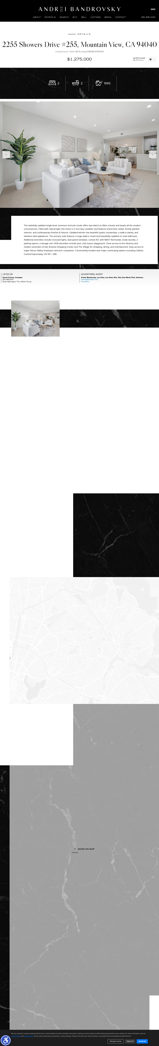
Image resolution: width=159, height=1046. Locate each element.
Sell (84, 17)
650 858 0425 (148, 17)
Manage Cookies (115, 1041)
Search (64, 17)
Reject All (130, 1041)
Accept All (142, 1041)
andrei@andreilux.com (89, 279)
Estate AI (50, 17)
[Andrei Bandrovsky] (79, 9)
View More (85, 282)
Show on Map (85, 849)
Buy (75, 17)
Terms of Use (28, 1036)
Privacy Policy (16, 1036)
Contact (120, 17)
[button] (5, 1040)
